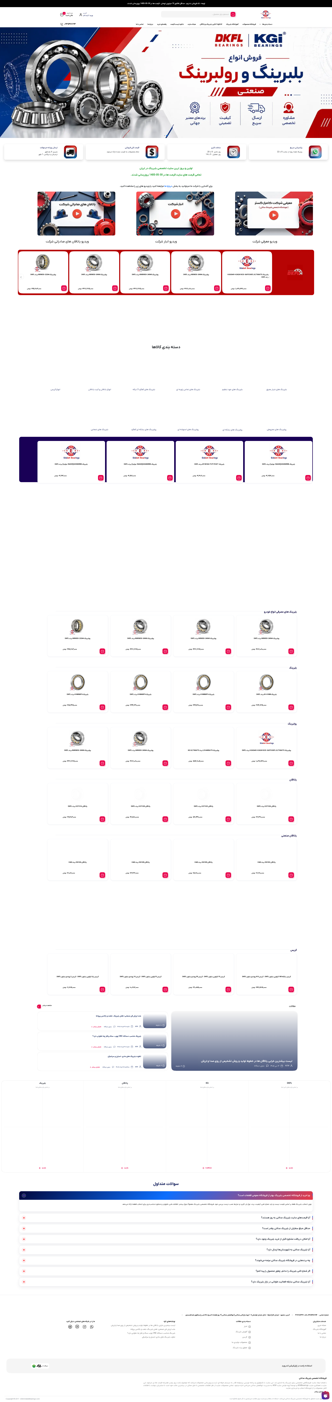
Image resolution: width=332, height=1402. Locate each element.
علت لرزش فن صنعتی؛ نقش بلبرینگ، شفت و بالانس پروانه (118, 1024)
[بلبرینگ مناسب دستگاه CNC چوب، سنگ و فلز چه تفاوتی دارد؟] (154, 1049)
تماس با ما (140, 24)
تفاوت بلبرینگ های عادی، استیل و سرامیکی (124, 1064)
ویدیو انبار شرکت (166, 241)
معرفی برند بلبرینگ (240, 1355)
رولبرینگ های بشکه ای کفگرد (143, 429)
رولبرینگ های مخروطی (276, 429)
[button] (167, 135)
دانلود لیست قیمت (177, 24)
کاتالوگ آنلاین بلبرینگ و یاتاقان (211, 24)
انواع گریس (55, 389)
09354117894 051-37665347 (306, 1323)
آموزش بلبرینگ (241, 1339)
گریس (244, 1345)
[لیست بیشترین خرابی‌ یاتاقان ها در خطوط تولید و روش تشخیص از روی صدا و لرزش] (234, 1049)
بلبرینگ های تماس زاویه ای (188, 389)
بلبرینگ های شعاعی (99, 429)
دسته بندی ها (267, 24)
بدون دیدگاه (108, 1034)
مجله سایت (192, 24)
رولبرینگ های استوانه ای (188, 429)
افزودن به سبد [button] (268, 288)
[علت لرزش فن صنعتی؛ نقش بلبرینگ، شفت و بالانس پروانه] (154, 1029)
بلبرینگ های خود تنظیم (232, 389)
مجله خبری (322, 1333)
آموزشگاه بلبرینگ (232, 24)
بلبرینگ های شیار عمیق (276, 389)
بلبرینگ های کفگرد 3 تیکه (144, 389)
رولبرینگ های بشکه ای (232, 430)
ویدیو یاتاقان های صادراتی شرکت (67, 241)
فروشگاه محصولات (249, 24)
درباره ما (150, 24)
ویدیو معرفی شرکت (265, 241)
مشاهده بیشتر (47, 1013)
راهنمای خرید (162, 24)
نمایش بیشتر (97, 1034)
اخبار (245, 1334)
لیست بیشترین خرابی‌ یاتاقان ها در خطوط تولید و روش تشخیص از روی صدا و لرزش (246, 1069)
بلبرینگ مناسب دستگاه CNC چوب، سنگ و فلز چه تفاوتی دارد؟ (116, 1044)
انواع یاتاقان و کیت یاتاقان (99, 389)
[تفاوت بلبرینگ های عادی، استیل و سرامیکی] (154, 1069)
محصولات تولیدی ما (239, 1350)
